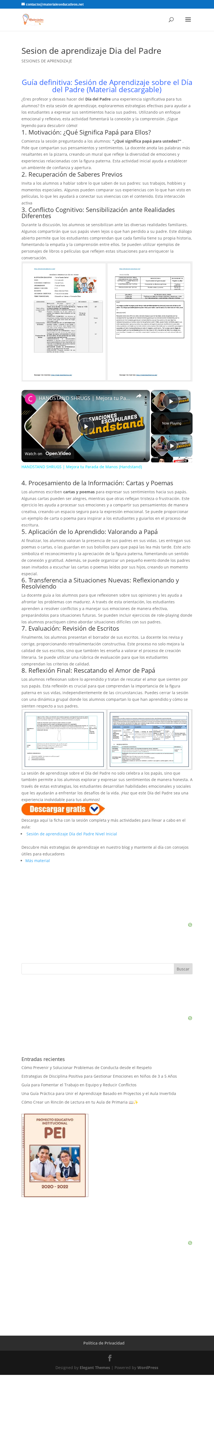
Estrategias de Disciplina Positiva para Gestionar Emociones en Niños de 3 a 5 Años (99, 1076)
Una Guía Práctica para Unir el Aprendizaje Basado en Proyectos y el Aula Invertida (98, 1093)
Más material (37, 860)
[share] (139, 396)
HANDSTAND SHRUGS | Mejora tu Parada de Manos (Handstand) (85, 398)
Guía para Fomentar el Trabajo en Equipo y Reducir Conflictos (79, 1084)
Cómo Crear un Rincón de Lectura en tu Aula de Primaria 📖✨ (79, 1102)
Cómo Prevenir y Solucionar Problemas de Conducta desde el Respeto (86, 1067)
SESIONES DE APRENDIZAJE (46, 61)
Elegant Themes (95, 1367)
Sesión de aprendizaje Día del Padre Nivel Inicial (74, 833)
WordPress (147, 1367)
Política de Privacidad (104, 1343)
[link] (30, 398)
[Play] (171, 445)
